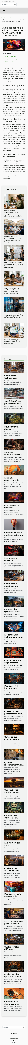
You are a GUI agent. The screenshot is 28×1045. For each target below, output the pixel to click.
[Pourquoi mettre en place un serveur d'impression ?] (14, 913)
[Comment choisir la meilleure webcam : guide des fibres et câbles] (14, 525)
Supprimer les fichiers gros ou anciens (14, 59)
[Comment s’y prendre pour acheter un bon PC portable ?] (14, 576)
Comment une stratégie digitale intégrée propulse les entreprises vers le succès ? (14, 316)
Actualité (14, 1033)
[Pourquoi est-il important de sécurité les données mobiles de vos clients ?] (14, 678)
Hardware (14, 1031)
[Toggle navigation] (4, 10)
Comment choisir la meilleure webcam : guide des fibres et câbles (13, 536)
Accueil (3, 18)
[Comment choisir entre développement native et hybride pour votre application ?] (14, 253)
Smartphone (14, 1038)
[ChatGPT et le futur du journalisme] (14, 652)
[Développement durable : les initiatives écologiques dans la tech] (14, 419)
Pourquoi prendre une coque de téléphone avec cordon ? (12, 897)
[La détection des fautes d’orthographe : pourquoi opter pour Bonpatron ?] (14, 835)
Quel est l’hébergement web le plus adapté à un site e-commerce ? (13, 766)
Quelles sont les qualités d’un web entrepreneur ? (12, 976)
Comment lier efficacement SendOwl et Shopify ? (13, 819)
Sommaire (7, 53)
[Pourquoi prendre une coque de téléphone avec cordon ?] (14, 886)
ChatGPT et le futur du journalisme (13, 661)
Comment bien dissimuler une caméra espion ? (11, 1003)
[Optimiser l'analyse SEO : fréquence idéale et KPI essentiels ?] (14, 330)
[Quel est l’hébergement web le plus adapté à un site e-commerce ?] (14, 754)
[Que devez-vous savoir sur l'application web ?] (14, 497)
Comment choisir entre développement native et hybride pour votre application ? (13, 265)
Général (9, 18)
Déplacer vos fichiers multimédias (13, 62)
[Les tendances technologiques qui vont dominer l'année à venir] (14, 627)
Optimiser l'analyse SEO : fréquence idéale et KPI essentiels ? (13, 341)
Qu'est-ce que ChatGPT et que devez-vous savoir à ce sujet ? (13, 740)
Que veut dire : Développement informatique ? (11, 792)
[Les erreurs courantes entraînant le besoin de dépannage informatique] (14, 444)
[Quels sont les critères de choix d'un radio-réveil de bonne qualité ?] (14, 860)
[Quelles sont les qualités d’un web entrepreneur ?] (14, 966)
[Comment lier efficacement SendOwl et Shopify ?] (14, 807)
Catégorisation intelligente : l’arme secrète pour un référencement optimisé (13, 213)
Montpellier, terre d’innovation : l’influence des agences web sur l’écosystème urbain (13, 239)
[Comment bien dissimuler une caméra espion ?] (14, 994)
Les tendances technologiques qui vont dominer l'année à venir (13, 638)
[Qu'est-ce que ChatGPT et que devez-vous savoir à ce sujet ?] (14, 729)
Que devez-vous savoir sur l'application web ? (13, 507)
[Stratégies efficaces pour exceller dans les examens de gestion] (14, 393)
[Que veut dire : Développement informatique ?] (14, 782)
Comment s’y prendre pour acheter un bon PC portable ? (13, 587)
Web (14, 1035)
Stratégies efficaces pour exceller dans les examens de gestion (13, 404)
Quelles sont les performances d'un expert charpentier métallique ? (13, 715)
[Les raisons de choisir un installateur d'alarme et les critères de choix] (14, 550)
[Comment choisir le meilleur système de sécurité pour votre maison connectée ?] (14, 278)
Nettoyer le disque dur (10, 56)
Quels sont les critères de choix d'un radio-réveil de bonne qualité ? (13, 871)
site (20, 115)
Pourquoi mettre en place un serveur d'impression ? (13, 923)
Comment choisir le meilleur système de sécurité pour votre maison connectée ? (11, 290)
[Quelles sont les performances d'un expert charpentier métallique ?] (14, 703)
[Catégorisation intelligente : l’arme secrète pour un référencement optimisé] (14, 201)
